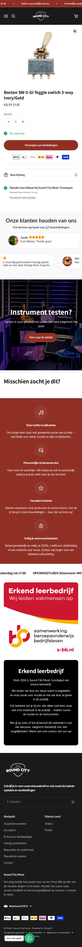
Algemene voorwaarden (58, 932)
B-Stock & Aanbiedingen (18, 836)
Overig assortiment (15, 843)
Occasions (10, 830)
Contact (8, 862)
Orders (49, 823)
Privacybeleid (35, 932)
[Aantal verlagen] (9, 122)
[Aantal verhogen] (23, 122)
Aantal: (8, 114)
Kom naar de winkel (41, 337)
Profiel (48, 830)
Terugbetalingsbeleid (14, 932)
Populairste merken (15, 856)
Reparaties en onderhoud (19, 849)
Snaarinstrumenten (15, 823)
